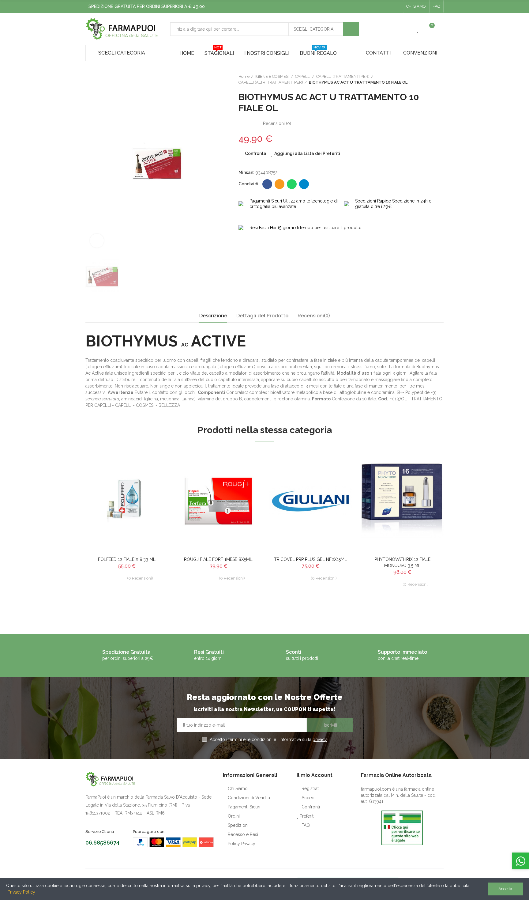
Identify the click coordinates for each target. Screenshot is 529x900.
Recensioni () (277, 123)
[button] (416, 6)
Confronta (255, 153)
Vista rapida (152, 484)
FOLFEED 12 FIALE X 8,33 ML (127, 559)
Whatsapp (292, 184)
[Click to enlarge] (97, 241)
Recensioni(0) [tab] (314, 316)
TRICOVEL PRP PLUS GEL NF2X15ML (310, 559)
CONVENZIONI (420, 53)
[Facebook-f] (387, 6)
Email (279, 184)
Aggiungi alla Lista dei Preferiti (307, 153)
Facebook (267, 184)
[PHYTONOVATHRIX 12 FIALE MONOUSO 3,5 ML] (402, 500)
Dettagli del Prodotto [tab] (262, 316)
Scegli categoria (313, 29)
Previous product (423, 79)
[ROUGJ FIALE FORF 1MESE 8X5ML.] (218, 500)
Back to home (431, 79)
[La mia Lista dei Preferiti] (418, 29)
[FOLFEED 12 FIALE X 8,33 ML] (126, 500)
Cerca (351, 29)
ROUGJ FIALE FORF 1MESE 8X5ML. (218, 559)
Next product (439, 79)
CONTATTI (378, 53)
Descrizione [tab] (213, 316)
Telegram (304, 184)
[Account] (440, 29)
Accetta (505, 889)
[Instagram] (396, 6)
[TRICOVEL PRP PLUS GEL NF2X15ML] (310, 500)
